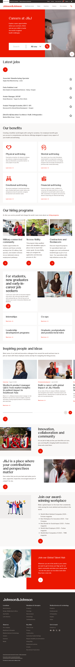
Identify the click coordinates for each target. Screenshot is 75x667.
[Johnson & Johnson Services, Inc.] (12, 6)
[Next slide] (70, 412)
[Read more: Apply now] (15, 506)
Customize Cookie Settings (33, 636)
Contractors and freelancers (58, 240)
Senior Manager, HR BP (12, 96)
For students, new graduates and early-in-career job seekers (17, 283)
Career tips (5, 382)
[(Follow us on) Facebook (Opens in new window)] (53, 630)
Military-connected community (12, 240)
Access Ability (33, 239)
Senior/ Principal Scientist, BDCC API (17, 106)
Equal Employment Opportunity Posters (11, 654)
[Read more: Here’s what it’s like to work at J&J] (15, 439)
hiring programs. (54, 215)
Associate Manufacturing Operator (16, 78)
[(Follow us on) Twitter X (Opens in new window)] (56, 630)
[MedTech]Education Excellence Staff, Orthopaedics (22, 115)
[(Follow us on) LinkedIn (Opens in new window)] (59, 630)
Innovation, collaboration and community (51, 432)
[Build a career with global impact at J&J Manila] (55, 369)
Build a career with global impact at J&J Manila (51, 386)
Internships (11, 316)
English (66, 1)
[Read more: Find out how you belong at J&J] (59, 471)
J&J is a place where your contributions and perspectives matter (18, 466)
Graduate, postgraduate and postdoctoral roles (53, 331)
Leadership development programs (17, 331)
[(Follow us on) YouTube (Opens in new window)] (51, 630)
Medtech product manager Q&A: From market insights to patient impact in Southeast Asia (16, 389)
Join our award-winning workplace (52, 498)
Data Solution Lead (10, 87)
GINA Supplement (22, 654)
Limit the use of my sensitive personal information (12, 658)
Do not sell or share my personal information (11, 657)
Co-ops (44, 316)
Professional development (44, 382)
